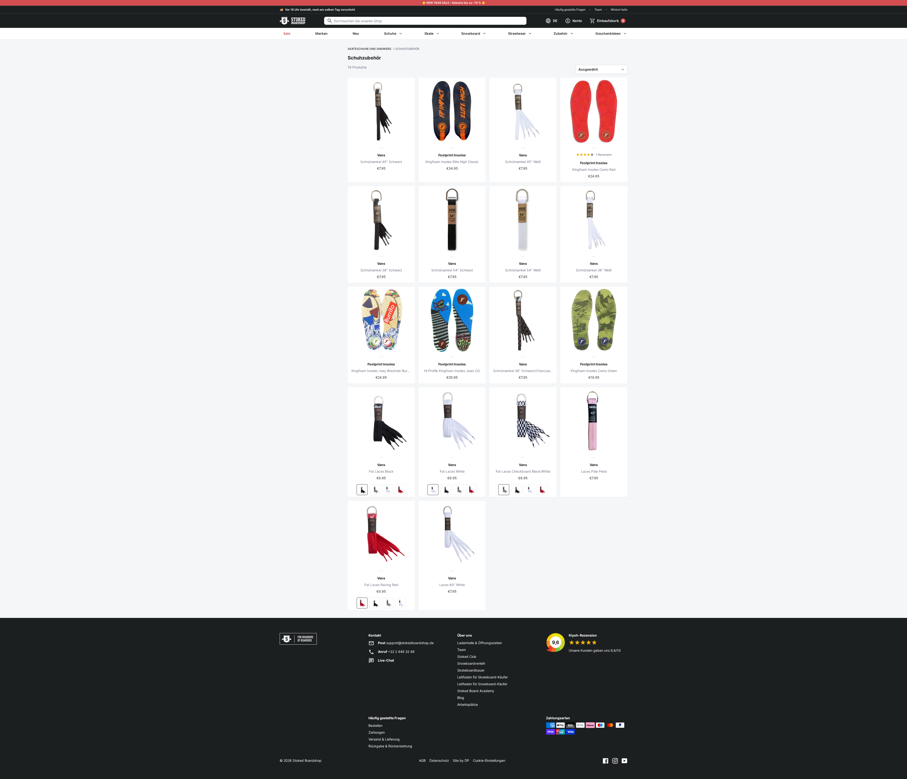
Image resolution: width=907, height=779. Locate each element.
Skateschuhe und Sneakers (369, 49)
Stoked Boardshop (307, 760)
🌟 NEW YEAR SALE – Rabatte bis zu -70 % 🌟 (453, 2)
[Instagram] (615, 760)
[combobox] (425, 21)
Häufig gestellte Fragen (570, 9)
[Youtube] (624, 760)
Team (598, 9)
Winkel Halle (619, 9)
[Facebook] (605, 760)
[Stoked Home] (292, 21)
